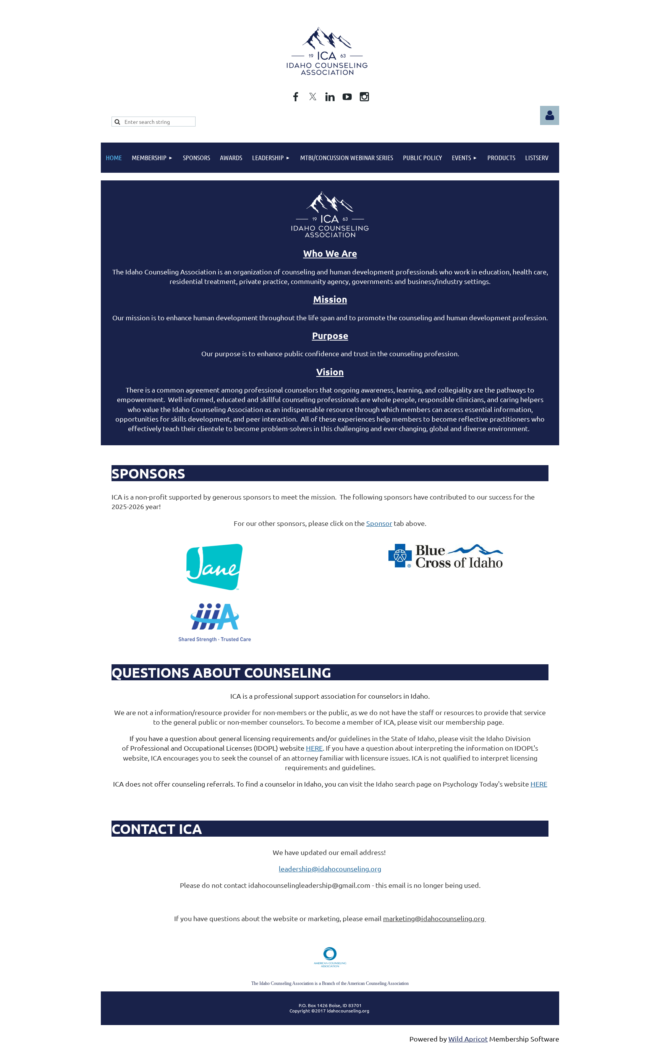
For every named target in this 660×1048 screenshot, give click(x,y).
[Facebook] (295, 96)
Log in (549, 115)
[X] (312, 96)
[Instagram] (364, 96)
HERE (314, 748)
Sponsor (379, 523)
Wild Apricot (468, 1039)
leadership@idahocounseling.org (330, 869)
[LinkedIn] (330, 96)
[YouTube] (347, 96)
